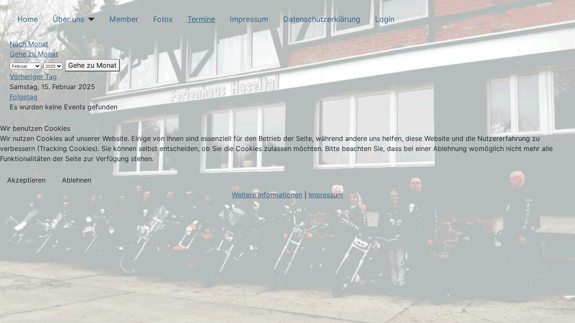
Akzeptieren (26, 180)
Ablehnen (76, 180)
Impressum (326, 195)
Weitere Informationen (267, 195)
